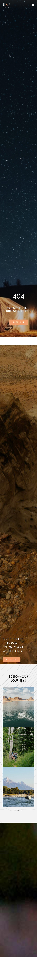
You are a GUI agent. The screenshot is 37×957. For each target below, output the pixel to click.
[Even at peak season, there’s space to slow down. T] (18, 787)
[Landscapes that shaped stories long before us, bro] (18, 707)
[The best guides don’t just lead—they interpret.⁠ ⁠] (18, 747)
